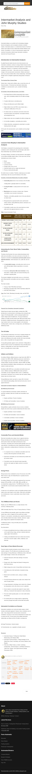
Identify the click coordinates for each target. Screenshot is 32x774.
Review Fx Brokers (5, 757)
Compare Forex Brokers (26, 662)
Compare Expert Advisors (9, 663)
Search (27, 3)
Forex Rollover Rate (21, 668)
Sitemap (12, 716)
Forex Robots (4, 741)
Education (3, 738)
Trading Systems (5, 743)
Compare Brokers (5, 754)
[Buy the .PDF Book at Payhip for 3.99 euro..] (16, 426)
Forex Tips (3, 25)
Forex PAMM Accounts (6, 760)
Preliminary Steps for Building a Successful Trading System (15, 729)
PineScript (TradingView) (7, 746)
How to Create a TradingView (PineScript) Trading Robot (15, 724)
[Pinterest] (17, 1)
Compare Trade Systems (15, 662)
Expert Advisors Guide (9, 677)
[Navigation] (1, 8)
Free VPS (3, 762)
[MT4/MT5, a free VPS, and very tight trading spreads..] (16, 135)
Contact (17, 716)
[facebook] (14, 1)
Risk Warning (6, 716)
